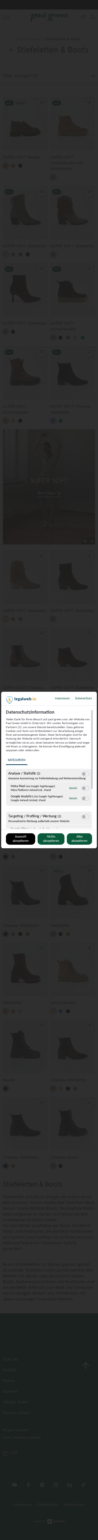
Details (73, 788)
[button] (83, 773)
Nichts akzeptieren (51, 839)
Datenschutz (83, 698)
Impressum (62, 698)
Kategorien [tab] (16, 760)
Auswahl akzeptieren (21, 839)
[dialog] (49, 770)
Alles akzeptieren (79, 839)
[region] (49, 769)
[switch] (85, 774)
